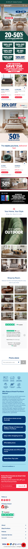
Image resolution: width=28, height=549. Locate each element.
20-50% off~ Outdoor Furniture (14, 2)
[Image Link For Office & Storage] (7, 307)
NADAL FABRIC (5, 89)
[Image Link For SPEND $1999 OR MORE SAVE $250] (14, 67)
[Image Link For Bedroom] (20, 45)
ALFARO (3, 166)
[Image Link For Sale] (21, 316)
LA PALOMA (18, 89)
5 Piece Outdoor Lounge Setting (20, 91)
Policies (4, 531)
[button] (24, 87)
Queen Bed (17, 167)
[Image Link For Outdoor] (20, 51)
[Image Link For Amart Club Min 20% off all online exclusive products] (14, 105)
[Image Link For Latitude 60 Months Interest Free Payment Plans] (14, 197)
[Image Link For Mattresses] (7, 57)
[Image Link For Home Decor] (21, 307)
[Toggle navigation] (2, 5)
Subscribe (21, 486)
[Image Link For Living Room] (7, 289)
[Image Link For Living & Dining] (7, 51)
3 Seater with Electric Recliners (5, 91)
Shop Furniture (6, 528)
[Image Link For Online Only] (7, 316)
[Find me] (19, 362)
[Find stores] (23, 362)
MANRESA (17, 166)
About (3, 525)
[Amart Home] (7, 5)
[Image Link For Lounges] (7, 45)
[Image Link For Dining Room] (21, 289)
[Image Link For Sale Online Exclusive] (14, 126)
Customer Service (7, 535)
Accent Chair (4, 167)
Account (4, 538)
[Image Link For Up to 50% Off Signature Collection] (14, 183)
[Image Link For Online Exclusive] (20, 57)
